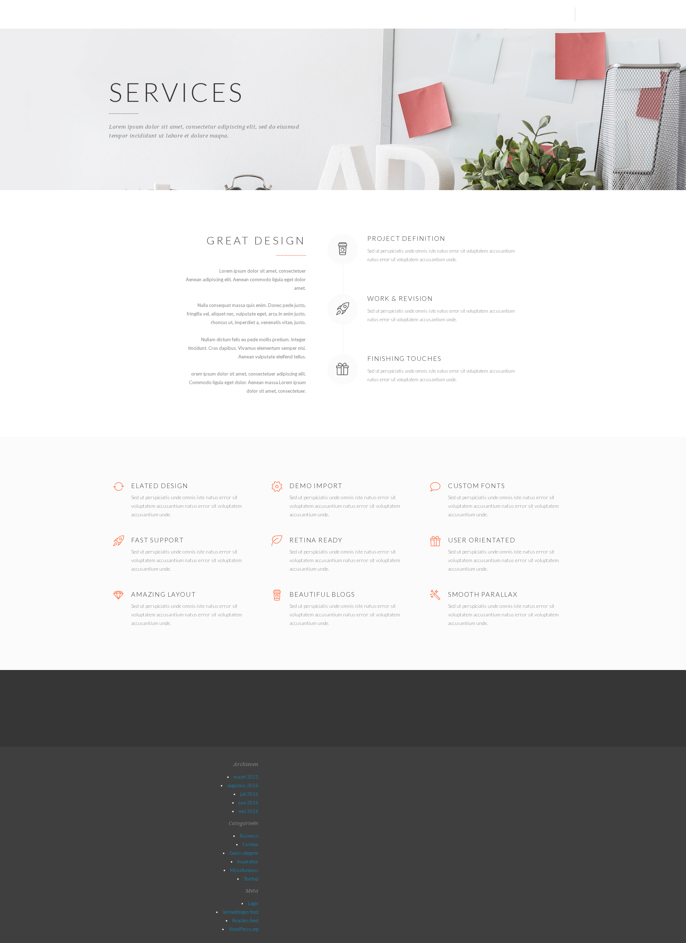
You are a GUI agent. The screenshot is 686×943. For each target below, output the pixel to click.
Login (253, 903)
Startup (251, 879)
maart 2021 (246, 777)
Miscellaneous (244, 870)
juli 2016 (249, 794)
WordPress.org (243, 929)
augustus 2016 (242, 785)
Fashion (250, 844)
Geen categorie (243, 853)
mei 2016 (248, 811)
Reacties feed (245, 920)
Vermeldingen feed (240, 912)
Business (249, 836)
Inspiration (247, 861)
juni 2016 (248, 802)
